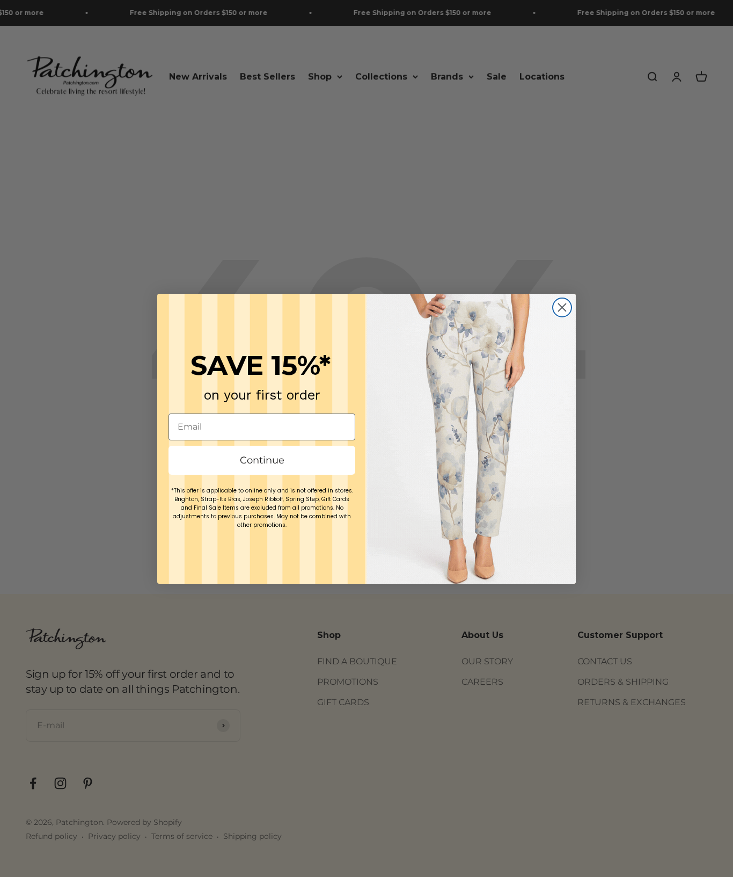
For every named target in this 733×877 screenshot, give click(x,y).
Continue (262, 460)
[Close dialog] (562, 307)
